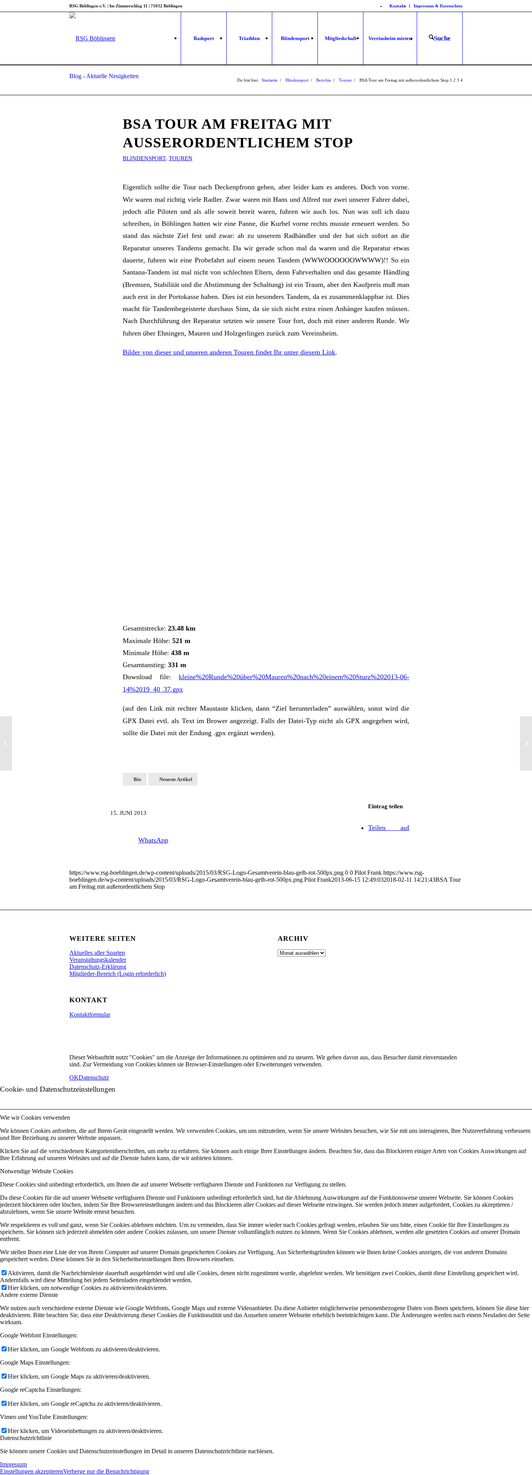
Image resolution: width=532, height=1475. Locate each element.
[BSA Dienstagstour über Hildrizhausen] (6, 743)
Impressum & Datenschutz (438, 5)
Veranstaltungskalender (97, 959)
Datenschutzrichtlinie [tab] (26, 1438)
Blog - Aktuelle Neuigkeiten (104, 76)
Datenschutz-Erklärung (97, 966)
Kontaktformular (89, 1014)
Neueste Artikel (175, 779)
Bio (137, 779)
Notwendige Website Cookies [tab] (36, 1171)
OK (74, 1077)
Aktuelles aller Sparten (97, 952)
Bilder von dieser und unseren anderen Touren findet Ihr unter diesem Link (229, 352)
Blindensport (144, 158)
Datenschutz (94, 1077)
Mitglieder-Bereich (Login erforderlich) (117, 973)
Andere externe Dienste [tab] (29, 1294)
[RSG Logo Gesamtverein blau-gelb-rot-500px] (92, 38)
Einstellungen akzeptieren (31, 1471)
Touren (180, 158)
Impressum (13, 1464)
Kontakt (397, 5)
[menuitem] (398, 6)
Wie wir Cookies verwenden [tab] (35, 1117)
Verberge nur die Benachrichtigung (106, 1471)
